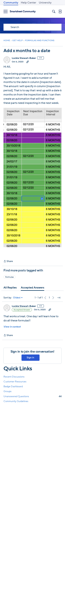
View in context (12, 326)
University (45, 3)
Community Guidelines (15, 401)
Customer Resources (14, 381)
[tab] (10, 288)
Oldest (17, 297)
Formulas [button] (9, 277)
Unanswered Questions (32, 396)
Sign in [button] (30, 357)
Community (10, 3)
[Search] (54, 11)
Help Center (28, 3)
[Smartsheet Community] (23, 11)
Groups (7, 391)
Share (8, 261)
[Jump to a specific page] (59, 297)
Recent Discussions (13, 376)
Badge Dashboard (13, 386)
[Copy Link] (27, 61)
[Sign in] (60, 11)
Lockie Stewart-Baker (24, 58)
